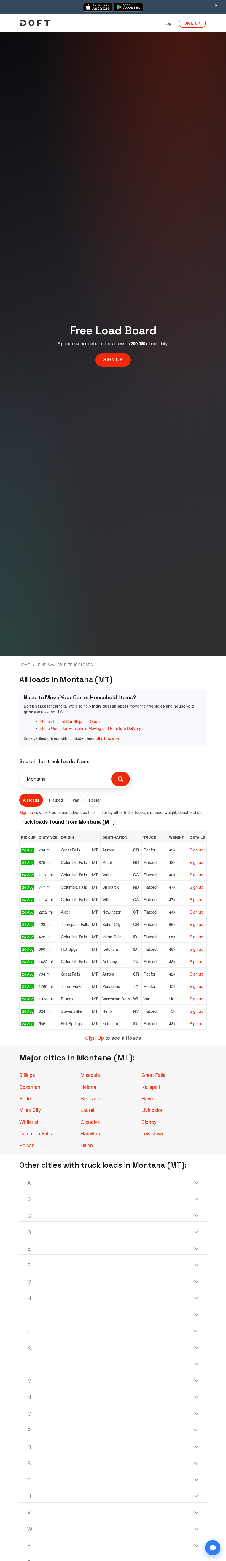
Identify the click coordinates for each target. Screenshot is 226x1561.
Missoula (90, 1074)
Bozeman (29, 1086)
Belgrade (90, 1098)
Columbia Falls (35, 1133)
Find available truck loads (65, 664)
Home (24, 664)
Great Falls (153, 1074)
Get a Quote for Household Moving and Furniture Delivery (90, 728)
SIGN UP (192, 23)
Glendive (90, 1121)
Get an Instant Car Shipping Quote (70, 721)
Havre (148, 1098)
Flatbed (56, 800)
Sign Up (94, 1037)
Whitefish (29, 1121)
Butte (25, 1098)
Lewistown (153, 1133)
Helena (88, 1086)
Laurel (87, 1109)
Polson (26, 1145)
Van (75, 800)
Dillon (86, 1145)
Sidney (149, 1121)
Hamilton (90, 1133)
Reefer (95, 800)
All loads (31, 800)
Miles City (30, 1109)
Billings (27, 1074)
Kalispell (150, 1086)
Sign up (26, 812)
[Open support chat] (212, 1547)
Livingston (152, 1109)
